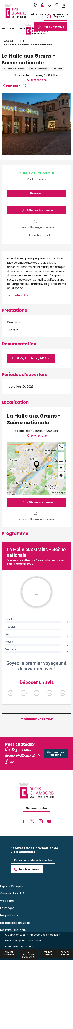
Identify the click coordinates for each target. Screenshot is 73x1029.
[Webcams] (35, 5)
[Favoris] (49, 5)
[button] (57, 5)
